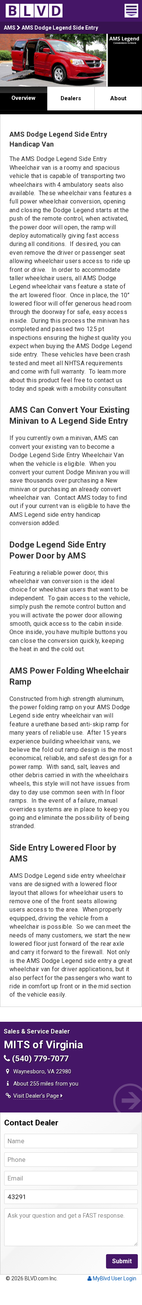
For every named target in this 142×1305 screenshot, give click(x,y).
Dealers (71, 98)
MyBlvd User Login (114, 1278)
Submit (122, 1261)
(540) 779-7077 (39, 1058)
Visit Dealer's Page (37, 1095)
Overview (23, 98)
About (118, 98)
